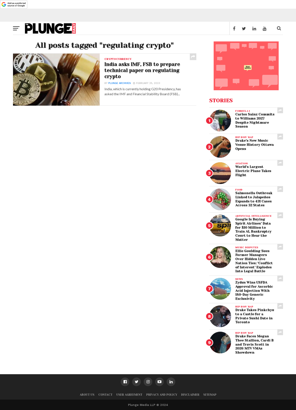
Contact (105, 394)
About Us (87, 394)
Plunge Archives (119, 83)
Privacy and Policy (161, 394)
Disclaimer (190, 394)
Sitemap (209, 394)
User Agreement (129, 394)
